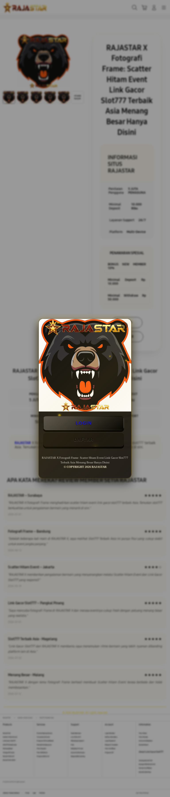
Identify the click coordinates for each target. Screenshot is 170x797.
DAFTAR (83, 439)
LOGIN (84, 423)
